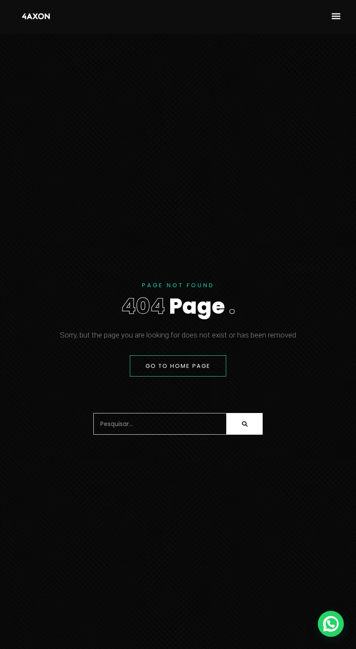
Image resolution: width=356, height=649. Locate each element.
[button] (336, 16)
